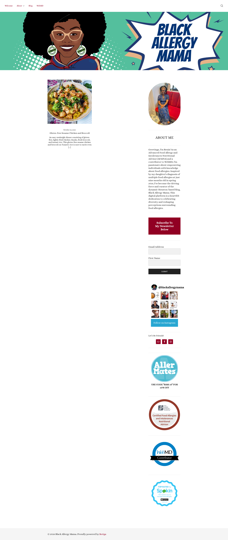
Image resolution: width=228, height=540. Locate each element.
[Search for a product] (221, 5)
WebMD (40, 6)
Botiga (102, 534)
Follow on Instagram (164, 322)
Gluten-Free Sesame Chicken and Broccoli (70, 133)
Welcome (9, 6)
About (19, 6)
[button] (149, 81)
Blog (30, 6)
